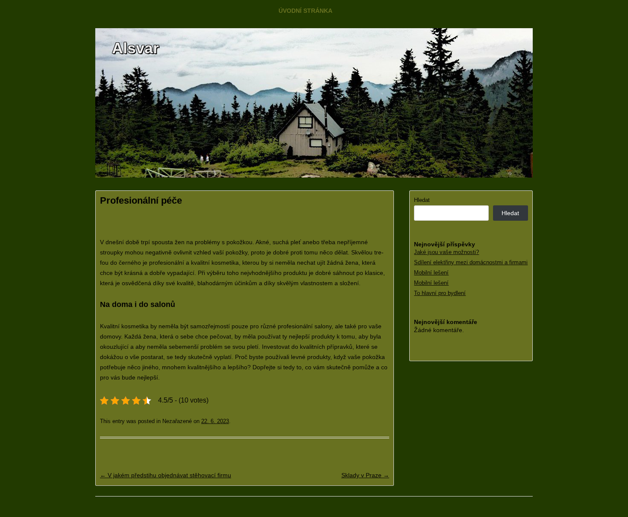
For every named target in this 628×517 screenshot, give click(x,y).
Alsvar (135, 48)
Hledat (422, 200)
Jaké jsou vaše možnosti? (446, 252)
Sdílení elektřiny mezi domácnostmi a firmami (471, 262)
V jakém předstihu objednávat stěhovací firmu (165, 475)
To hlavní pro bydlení (440, 293)
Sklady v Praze (365, 475)
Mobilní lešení (431, 272)
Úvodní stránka (305, 10)
